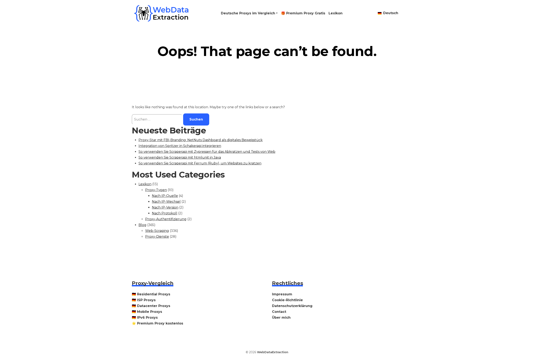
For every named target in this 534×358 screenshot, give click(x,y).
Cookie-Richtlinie (287, 300)
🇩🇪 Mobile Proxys (147, 312)
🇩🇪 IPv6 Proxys (145, 317)
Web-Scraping (157, 231)
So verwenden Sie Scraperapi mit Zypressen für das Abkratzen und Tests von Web (207, 152)
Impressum (282, 294)
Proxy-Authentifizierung (165, 219)
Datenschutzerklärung (292, 306)
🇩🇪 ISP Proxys (144, 300)
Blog (142, 225)
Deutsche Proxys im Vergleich (248, 13)
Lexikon (336, 13)
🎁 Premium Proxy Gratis (303, 13)
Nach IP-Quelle (165, 196)
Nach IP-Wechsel (166, 202)
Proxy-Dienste (157, 237)
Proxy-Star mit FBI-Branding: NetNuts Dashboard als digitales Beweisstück (201, 140)
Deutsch (390, 13)
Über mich (281, 317)
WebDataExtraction (272, 352)
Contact (279, 312)
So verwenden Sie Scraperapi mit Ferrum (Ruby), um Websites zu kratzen (200, 163)
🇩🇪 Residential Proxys (151, 294)
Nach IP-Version (165, 207)
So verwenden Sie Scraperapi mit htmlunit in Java (180, 157)
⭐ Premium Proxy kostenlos (157, 323)
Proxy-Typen (156, 190)
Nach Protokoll (164, 213)
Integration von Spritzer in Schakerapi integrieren (180, 146)
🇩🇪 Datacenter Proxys (151, 306)
